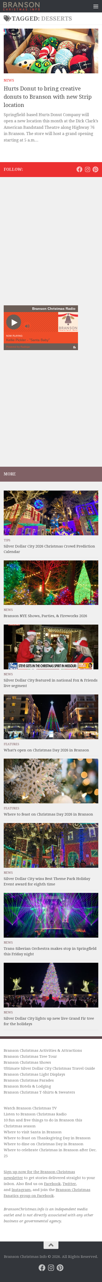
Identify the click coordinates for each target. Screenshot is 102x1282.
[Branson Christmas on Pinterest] (95, 169)
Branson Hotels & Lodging (27, 1086)
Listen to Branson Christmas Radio (35, 1114)
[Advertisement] (51, 233)
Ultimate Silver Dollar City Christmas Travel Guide (49, 1068)
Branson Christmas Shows (27, 1062)
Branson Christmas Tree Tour (30, 1056)
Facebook (52, 1184)
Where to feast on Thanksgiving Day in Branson (47, 1138)
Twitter (69, 1184)
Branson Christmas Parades (29, 1080)
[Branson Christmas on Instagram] (87, 169)
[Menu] (96, 6)
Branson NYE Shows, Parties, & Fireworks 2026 (45, 616)
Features (11, 744)
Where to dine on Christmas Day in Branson (43, 1144)
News (9, 80)
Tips (7, 540)
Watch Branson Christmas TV (30, 1108)
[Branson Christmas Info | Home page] (27, 6)
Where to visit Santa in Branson (33, 1132)
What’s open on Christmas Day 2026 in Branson (46, 750)
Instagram (21, 1190)
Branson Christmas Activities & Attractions (43, 1050)
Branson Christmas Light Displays (34, 1074)
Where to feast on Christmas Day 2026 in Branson (48, 814)
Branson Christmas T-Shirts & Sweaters (39, 1092)
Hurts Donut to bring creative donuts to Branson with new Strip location (48, 97)
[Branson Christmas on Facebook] (79, 169)
